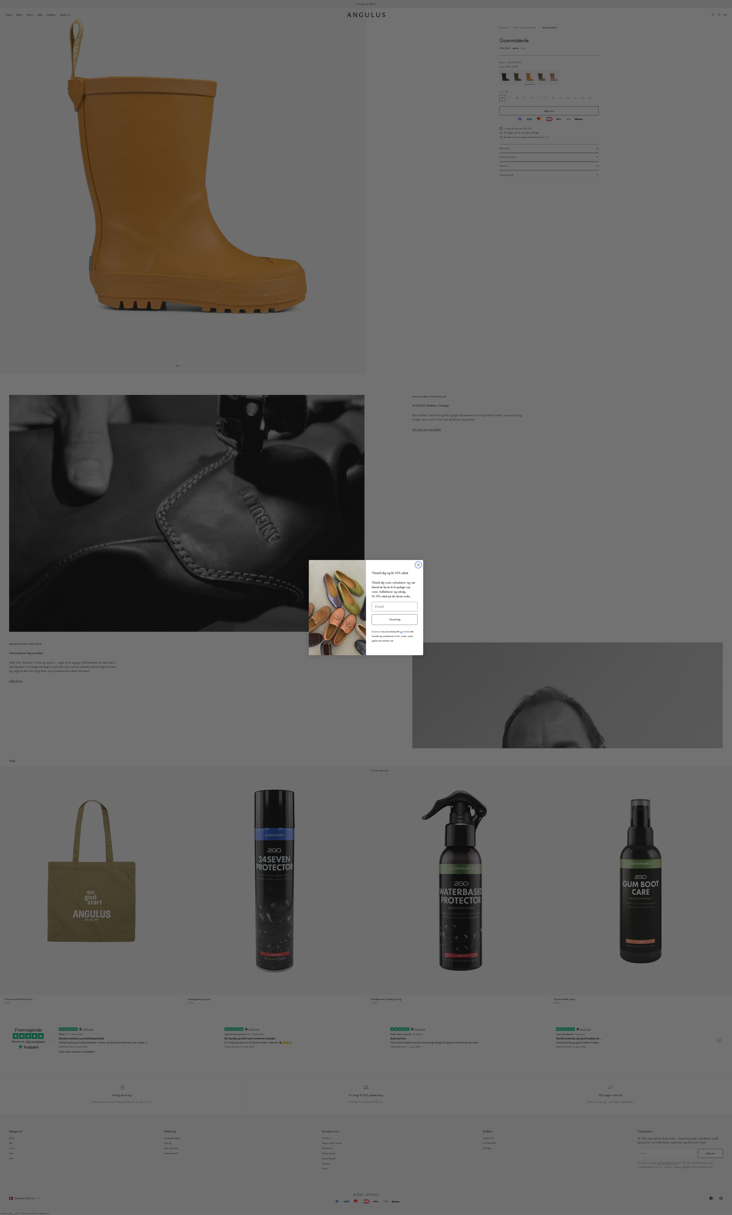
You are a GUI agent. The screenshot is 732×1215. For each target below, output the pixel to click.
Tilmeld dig (394, 619)
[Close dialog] (418, 565)
